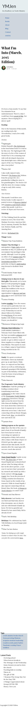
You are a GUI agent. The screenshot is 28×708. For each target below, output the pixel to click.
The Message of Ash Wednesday (15, 663)
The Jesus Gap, (11, 460)
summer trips (18, 257)
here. (21, 538)
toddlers (6, 648)
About (7, 25)
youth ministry (8, 636)
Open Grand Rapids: (8, 457)
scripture (6, 640)
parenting (10, 638)
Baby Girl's (16, 247)
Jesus (5, 638)
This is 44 (7, 672)
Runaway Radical (20, 202)
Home (7, 18)
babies (20, 643)
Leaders (6, 643)
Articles (8, 36)
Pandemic (6, 645)
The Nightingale (19, 146)
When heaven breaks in (12, 660)
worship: (10, 303)
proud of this (18, 116)
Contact (8, 32)
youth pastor (13, 643)
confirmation (6, 394)
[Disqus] (14, 559)
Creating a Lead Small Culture (15, 205)
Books (7, 21)
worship (13, 645)
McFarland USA (13, 233)
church (20, 636)
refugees (19, 335)
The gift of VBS (9, 675)
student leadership (16, 640)
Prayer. (10, 315)
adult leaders (21, 264)
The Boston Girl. (15, 175)
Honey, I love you (10, 687)
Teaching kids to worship (12, 670)
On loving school (9, 658)
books (16, 636)
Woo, (13, 415)
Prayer (18, 645)
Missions (17, 638)
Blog (6, 29)
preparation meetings (9, 262)
